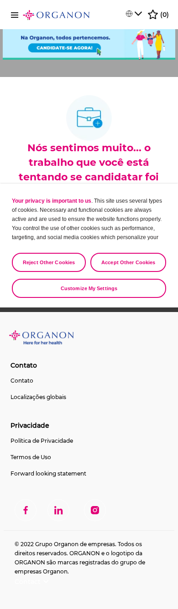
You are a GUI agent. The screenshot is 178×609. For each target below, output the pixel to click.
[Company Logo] (56, 14)
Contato (21, 380)
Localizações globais (38, 397)
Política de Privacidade (41, 440)
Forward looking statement (48, 473)
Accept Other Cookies (128, 262)
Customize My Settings (89, 288)
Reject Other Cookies (49, 262)
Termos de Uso (30, 457)
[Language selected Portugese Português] (134, 13)
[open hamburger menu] (14, 14)
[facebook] (26, 510)
